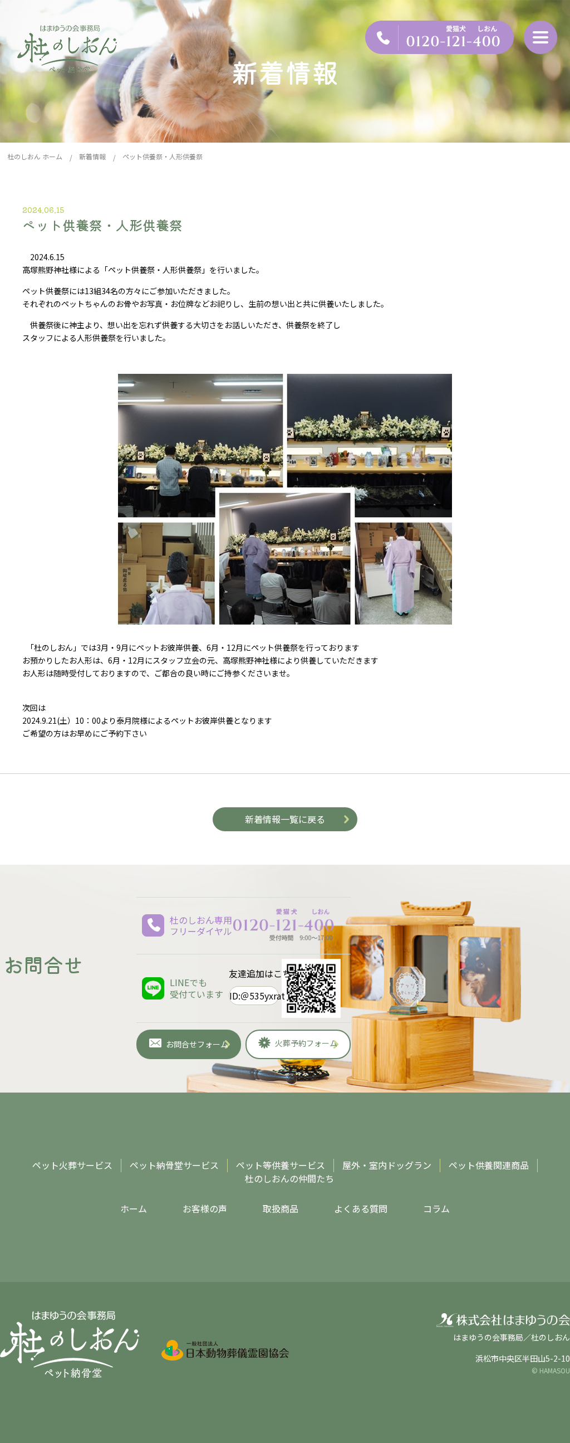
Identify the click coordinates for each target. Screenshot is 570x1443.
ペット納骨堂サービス (174, 1165)
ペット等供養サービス (280, 1165)
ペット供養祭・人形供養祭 (102, 225)
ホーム (133, 1208)
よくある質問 (360, 1208)
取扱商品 (280, 1208)
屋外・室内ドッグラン (386, 1165)
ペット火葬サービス (72, 1165)
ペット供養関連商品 (489, 1165)
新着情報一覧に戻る (285, 819)
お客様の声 (205, 1208)
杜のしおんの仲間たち (289, 1178)
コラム (436, 1208)
